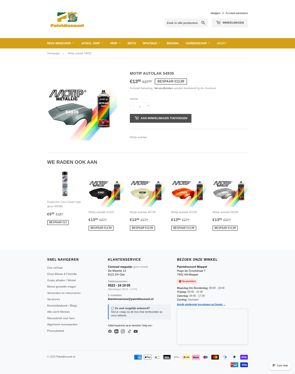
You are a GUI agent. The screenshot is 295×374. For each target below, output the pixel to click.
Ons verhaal (55, 267)
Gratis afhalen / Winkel (61, 280)
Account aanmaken (237, 13)
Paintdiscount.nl (65, 356)
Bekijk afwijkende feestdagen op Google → (201, 304)
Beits (132, 43)
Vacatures (53, 299)
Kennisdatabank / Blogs (62, 305)
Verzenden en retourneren (64, 293)
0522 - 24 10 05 (119, 285)
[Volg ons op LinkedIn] (116, 331)
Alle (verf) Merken (58, 311)
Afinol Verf (91, 43)
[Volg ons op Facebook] (110, 331)
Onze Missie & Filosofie (62, 273)
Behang (173, 43)
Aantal (134, 98)
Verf (114, 43)
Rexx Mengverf (59, 43)
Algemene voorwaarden (62, 324)
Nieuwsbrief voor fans (61, 318)
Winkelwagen (233, 22)
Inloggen (215, 13)
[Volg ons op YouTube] (136, 331)
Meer (221, 43)
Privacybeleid (55, 330)
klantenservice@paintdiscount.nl (131, 299)
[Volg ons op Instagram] (123, 331)
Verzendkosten (163, 88)
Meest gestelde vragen (61, 286)
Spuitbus (150, 43)
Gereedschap (197, 43)
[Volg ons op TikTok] (129, 331)
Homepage (53, 53)
